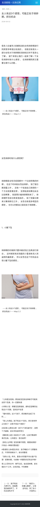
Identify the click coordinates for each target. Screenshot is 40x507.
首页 (3, 9)
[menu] (36, 2)
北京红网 (27, 504)
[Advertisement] (20, 372)
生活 (7, 9)
